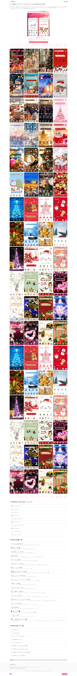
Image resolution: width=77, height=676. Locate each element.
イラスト (26, 45)
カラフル (51, 45)
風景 (65, 45)
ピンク (38, 45)
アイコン (32, 45)
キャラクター (19, 45)
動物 (57, 45)
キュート (12, 45)
